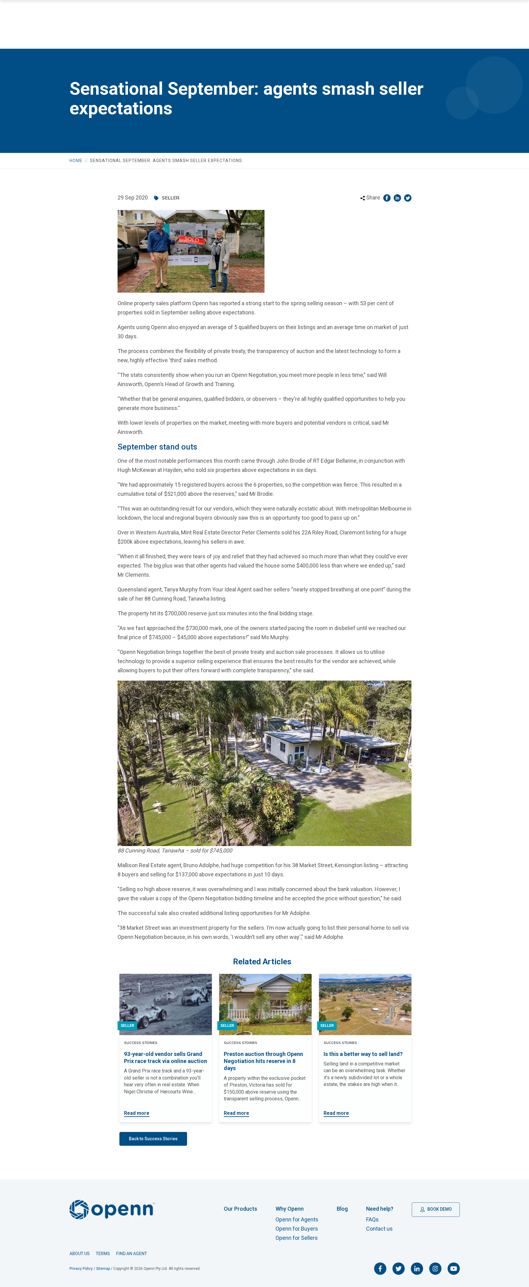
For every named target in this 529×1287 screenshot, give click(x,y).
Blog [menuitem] (342, 1208)
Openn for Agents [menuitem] (297, 1219)
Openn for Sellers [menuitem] (297, 1238)
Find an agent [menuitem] (131, 1253)
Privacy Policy (81, 1268)
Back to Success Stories (153, 1138)
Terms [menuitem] (103, 1253)
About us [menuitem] (79, 1253)
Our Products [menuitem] (240, 1208)
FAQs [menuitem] (372, 1219)
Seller (127, 1025)
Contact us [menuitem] (379, 1228)
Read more (136, 1113)
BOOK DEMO (439, 1209)
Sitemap (103, 1268)
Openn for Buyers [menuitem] (297, 1228)
